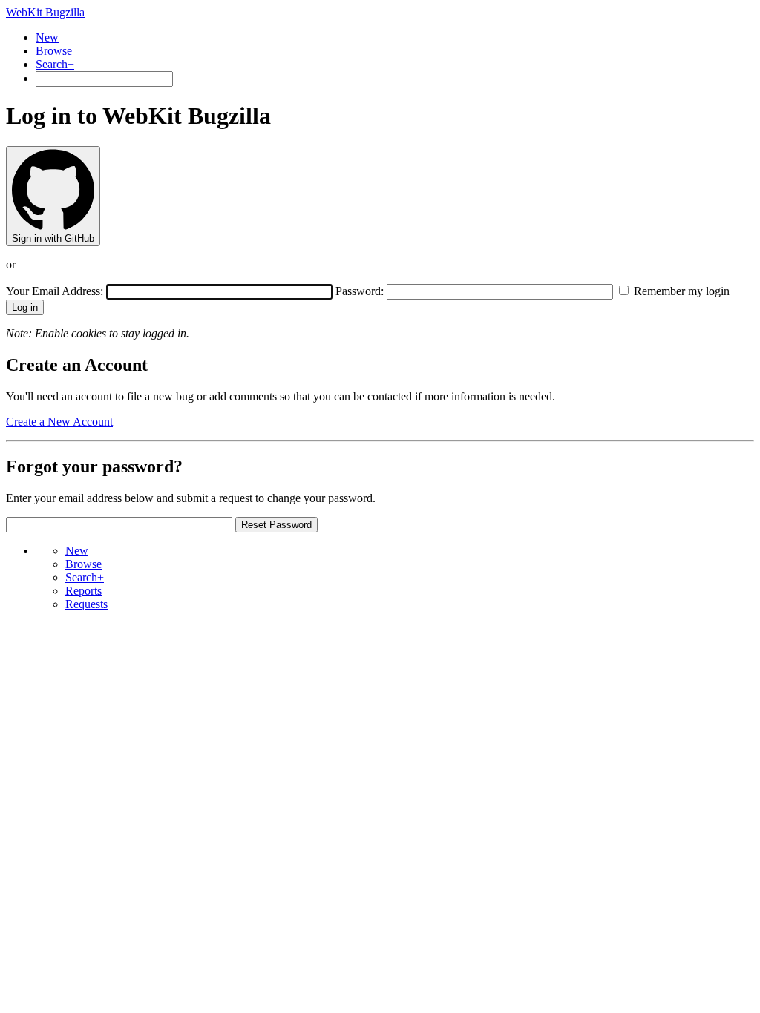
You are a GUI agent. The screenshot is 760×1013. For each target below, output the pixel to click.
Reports (83, 590)
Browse (54, 50)
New (47, 37)
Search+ (55, 64)
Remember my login (680, 291)
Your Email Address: (56, 291)
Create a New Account (59, 421)
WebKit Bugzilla (45, 12)
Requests (86, 604)
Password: (359, 291)
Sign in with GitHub (53, 238)
